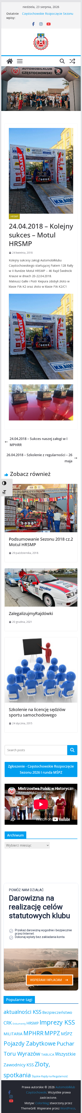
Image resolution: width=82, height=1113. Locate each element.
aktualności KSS (22, 1011)
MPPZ (52, 1033)
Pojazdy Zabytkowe (30, 1043)
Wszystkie (65, 1054)
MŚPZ (66, 1034)
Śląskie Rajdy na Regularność (50, 1076)
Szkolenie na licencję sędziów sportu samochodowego (37, 712)
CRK (8, 1023)
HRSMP (14, 216)
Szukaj (72, 750)
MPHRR (33, 1033)
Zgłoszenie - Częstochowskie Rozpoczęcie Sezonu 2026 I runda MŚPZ (41, 769)
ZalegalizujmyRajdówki (31, 613)
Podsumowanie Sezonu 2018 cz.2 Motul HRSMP (41, 541)
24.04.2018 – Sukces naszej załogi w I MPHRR (38, 441)
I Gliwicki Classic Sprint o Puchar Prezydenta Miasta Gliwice (43, 16)
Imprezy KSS (57, 1022)
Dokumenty (19, 1023)
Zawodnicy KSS (19, 1065)
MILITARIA (13, 1033)
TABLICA (47, 1054)
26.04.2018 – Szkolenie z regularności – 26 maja (39, 458)
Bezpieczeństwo (57, 1012)
